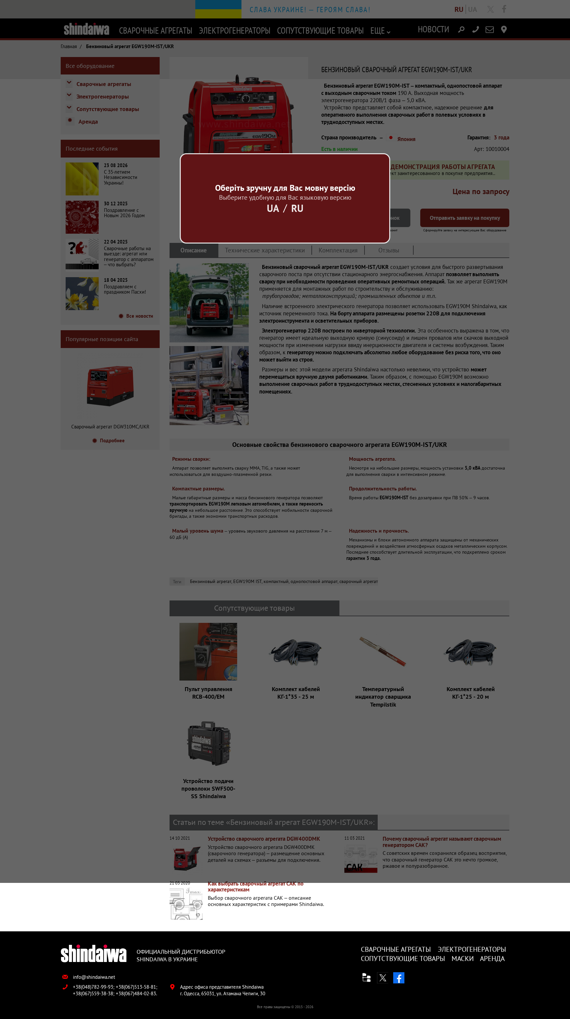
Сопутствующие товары (403, 958)
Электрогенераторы (472, 949)
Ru (297, 208)
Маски (463, 958)
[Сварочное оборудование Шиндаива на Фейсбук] (398, 977)
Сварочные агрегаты (396, 949)
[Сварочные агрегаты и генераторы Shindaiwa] (94, 954)
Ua (273, 208)
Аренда (492, 958)
